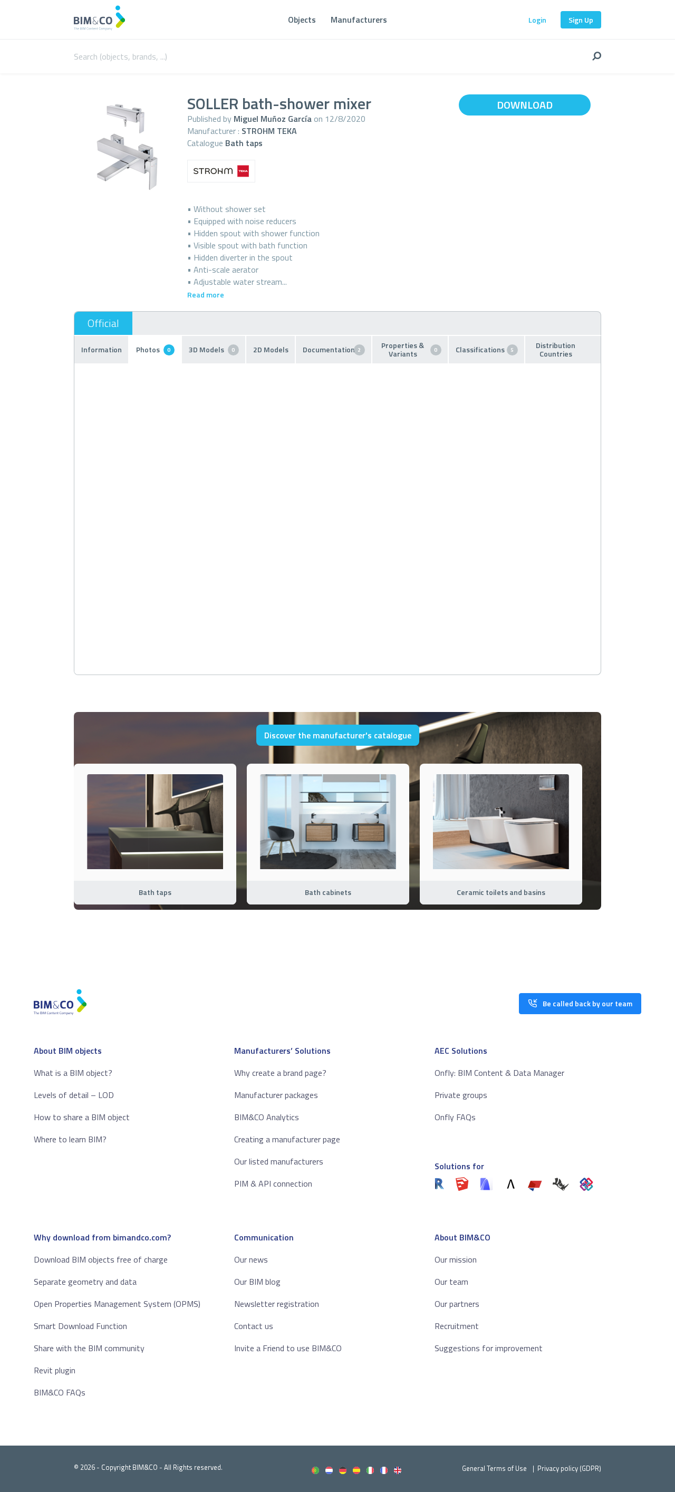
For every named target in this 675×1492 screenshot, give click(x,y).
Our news (251, 1259)
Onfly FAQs (455, 1117)
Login (537, 19)
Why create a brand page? (280, 1072)
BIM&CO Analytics (266, 1117)
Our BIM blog (257, 1281)
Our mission (456, 1259)
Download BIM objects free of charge (101, 1259)
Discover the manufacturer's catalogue (337, 735)
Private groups (461, 1095)
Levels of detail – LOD (74, 1095)
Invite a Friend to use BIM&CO (288, 1348)
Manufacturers (359, 19)
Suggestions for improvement (489, 1348)
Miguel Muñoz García (273, 118)
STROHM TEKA (269, 130)
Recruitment (457, 1326)
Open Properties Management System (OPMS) (117, 1303)
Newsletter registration (276, 1303)
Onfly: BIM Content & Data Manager (499, 1072)
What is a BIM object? (73, 1072)
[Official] (103, 323)
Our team (451, 1281)
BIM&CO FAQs (59, 1392)
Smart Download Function (80, 1326)
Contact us (253, 1326)
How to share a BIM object (82, 1117)
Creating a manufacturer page (287, 1139)
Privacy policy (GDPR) (569, 1468)
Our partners (457, 1303)
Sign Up (580, 19)
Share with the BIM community (89, 1348)
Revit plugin (54, 1370)
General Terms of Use (494, 1468)
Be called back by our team (587, 1003)
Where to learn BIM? (70, 1139)
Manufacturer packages (276, 1095)
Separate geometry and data (85, 1281)
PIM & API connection (273, 1183)
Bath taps (244, 143)
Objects (302, 19)
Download (525, 105)
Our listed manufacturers (278, 1161)
